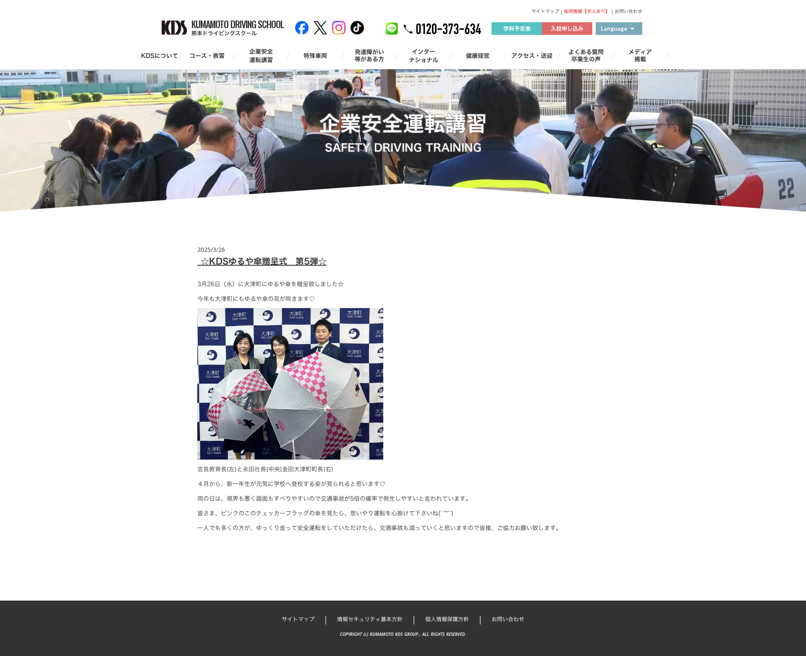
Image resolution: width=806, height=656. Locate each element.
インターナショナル (423, 55)
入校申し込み (567, 28)
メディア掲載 (640, 56)
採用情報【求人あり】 (587, 11)
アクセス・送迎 (531, 56)
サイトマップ (545, 11)
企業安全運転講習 (261, 55)
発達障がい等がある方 (369, 56)
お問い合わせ (628, 11)
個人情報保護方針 (447, 619)
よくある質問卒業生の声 (586, 56)
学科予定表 (517, 28)
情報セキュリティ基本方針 (370, 619)
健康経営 (477, 56)
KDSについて (159, 56)
